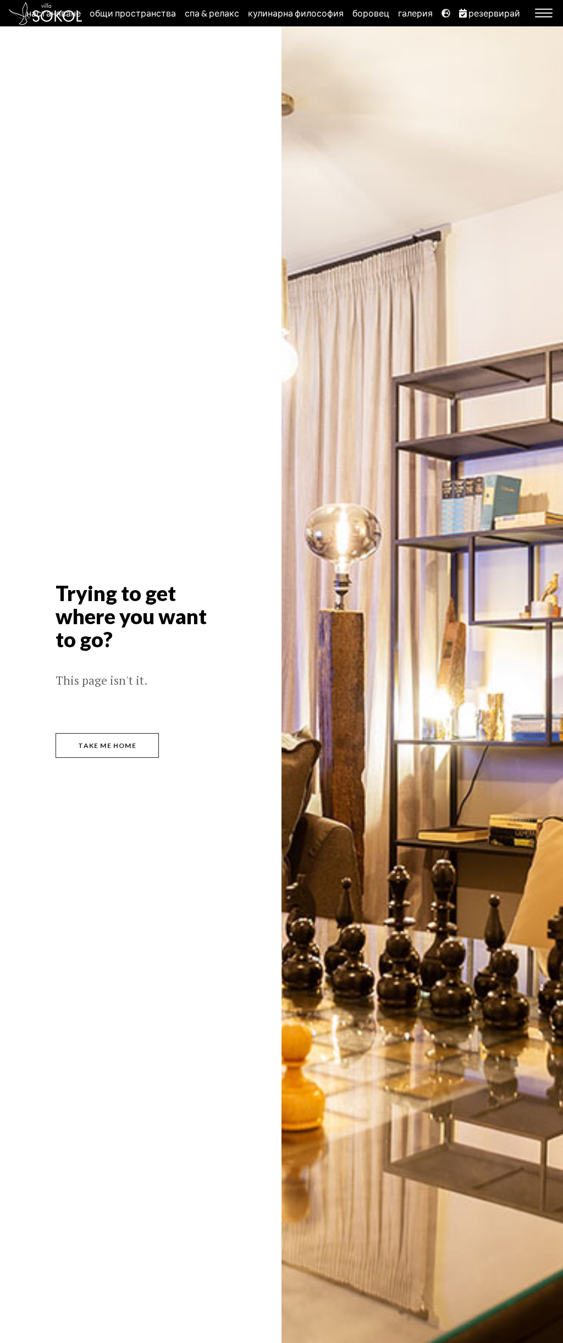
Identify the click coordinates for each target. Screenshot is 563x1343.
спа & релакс (212, 13)
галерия (415, 13)
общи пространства (133, 13)
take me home (107, 745)
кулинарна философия (296, 13)
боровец (370, 13)
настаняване (53, 13)
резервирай (493, 13)
